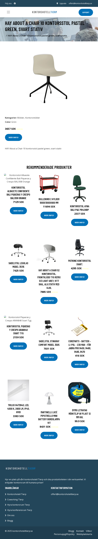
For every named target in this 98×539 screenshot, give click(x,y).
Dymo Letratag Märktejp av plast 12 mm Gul (80, 414)
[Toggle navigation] (8, 12)
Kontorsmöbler (32, 117)
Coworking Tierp (15, 499)
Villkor (89, 531)
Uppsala (63, 3)
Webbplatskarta (84, 534)
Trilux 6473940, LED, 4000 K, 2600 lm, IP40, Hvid (18, 408)
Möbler (20, 117)
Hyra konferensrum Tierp (19, 510)
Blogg (10, 520)
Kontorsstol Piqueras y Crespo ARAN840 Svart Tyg (18, 330)
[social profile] (15, 3)
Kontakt (80, 531)
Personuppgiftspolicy (64, 534)
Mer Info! (13, 137)
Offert (85, 12)
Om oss (10, 515)
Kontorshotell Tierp (16, 494)
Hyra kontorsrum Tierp (18, 504)
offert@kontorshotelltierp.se (80, 3)
